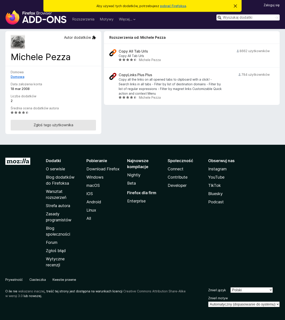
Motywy (107, 19)
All (88, 218)
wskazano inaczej (31, 291)
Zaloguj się (272, 5)
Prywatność (14, 279)
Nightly (133, 175)
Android (93, 202)
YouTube (216, 177)
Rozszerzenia (83, 19)
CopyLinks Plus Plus (135, 75)
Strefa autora (58, 205)
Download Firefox (103, 169)
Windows (95, 177)
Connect (175, 169)
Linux (91, 210)
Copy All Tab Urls (133, 51)
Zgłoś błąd (56, 250)
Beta (131, 183)
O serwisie (55, 169)
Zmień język (217, 290)
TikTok (214, 185)
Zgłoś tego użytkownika (53, 125)
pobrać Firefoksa (173, 6)
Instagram (217, 169)
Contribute (177, 177)
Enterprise (136, 201)
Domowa (17, 77)
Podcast (216, 202)
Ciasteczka (37, 279)
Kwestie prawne (64, 279)
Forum (51, 242)
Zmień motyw (218, 298)
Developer (177, 185)
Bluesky (215, 193)
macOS (93, 185)
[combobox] (248, 17)
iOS (89, 193)
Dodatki (53, 160)
